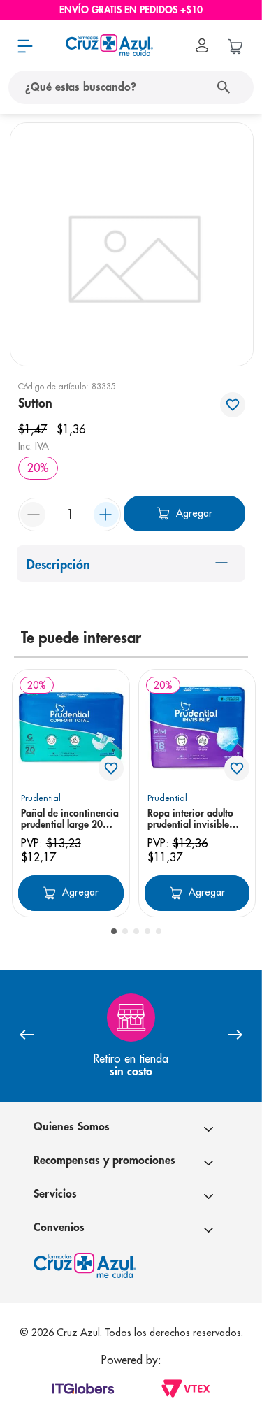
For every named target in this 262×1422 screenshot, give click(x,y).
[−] (32, 514)
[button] (114, 931)
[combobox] (131, 87)
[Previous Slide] (26, 1036)
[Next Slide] (235, 1036)
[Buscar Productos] (227, 87)
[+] (106, 514)
